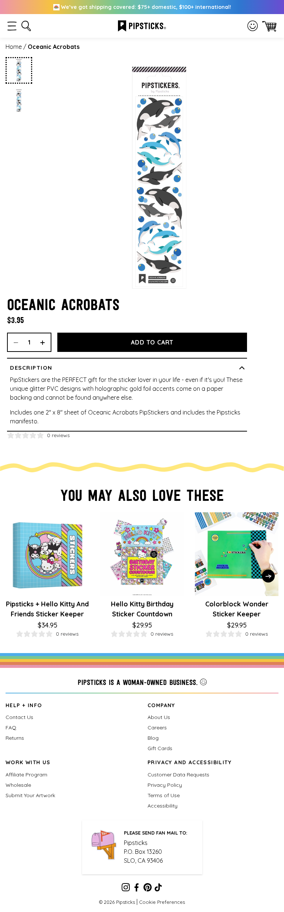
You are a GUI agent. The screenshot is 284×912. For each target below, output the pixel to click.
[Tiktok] (158, 888)
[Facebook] (136, 888)
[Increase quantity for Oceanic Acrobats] (45, 342)
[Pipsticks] (142, 25)
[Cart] (269, 26)
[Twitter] (147, 888)
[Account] (252, 26)
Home (14, 46)
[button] (12, 26)
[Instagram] (126, 888)
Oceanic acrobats (54, 46)
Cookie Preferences (162, 902)
